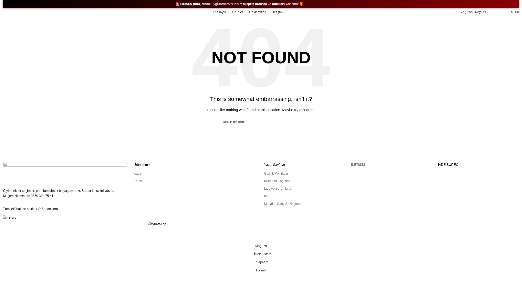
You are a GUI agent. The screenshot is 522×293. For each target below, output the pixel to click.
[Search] (492, 12)
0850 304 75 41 (42, 196)
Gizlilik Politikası (276, 173)
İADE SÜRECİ (448, 164)
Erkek (138, 181)
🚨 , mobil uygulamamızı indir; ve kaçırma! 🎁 (232, 4)
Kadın (138, 173)
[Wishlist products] (498, 12)
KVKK (268, 196)
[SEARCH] (297, 121)
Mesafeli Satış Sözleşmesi (283, 204)
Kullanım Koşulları (277, 181)
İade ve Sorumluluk (278, 188)
